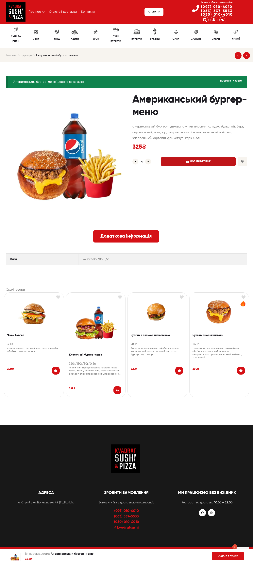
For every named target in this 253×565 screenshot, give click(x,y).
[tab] (126, 236)
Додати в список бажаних (242, 161)
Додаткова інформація (126, 236)
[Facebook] (202, 512)
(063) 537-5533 (217, 11)
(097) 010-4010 (216, 7)
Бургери (26, 55)
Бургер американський (208, 335)
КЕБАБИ (155, 39)
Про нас (34, 11)
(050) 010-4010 (217, 14)
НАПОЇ (236, 39)
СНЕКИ (216, 39)
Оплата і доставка (63, 11)
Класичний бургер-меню (85, 354)
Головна (11, 55)
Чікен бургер (15, 335)
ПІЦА (57, 39)
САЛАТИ (196, 39)
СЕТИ (36, 39)
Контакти (88, 11)
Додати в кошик (200, 161)
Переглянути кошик (231, 81)
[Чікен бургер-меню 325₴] (246, 55)
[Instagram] (211, 512)
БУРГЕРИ (136, 39)
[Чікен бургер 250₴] (238, 55)
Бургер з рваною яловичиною (150, 335)
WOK (96, 39)
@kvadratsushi (126, 527)
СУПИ (176, 39)
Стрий (152, 11)
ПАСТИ (75, 39)
